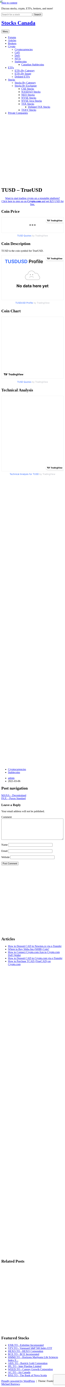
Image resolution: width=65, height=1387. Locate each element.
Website (5, 857)
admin (11, 778)
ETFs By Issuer (23, 73)
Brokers (12, 43)
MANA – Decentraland (13, 795)
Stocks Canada (18, 23)
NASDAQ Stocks (30, 91)
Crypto (11, 46)
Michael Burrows (10, 1384)
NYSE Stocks (28, 97)
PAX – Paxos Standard (13, 798)
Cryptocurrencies (24, 49)
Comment (6, 817)
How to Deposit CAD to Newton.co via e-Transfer (35, 946)
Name (4, 844)
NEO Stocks (28, 94)
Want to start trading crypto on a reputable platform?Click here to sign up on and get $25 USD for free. (33, 201)
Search (37, 14)
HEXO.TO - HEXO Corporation (25, 1351)
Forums (12, 37)
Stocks (11, 79)
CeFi (17, 52)
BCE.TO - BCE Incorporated (23, 1354)
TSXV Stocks (28, 109)
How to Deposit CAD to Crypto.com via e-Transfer (35, 958)
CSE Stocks (27, 88)
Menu (5, 31)
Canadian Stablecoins (32, 64)
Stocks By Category (25, 82)
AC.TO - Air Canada (19, 1372)
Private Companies (18, 112)
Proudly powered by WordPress (18, 1381)
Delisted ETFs (22, 76)
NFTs (18, 58)
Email (4, 850)
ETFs (11, 67)
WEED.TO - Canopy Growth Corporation (30, 1369)
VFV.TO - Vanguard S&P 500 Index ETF (30, 1348)
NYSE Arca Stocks (31, 100)
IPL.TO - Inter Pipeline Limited (24, 1366)
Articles (12, 40)
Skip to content (9, 2)
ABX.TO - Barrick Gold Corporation (28, 1363)
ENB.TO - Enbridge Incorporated (26, 1345)
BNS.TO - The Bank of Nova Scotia (27, 1375)
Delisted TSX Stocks (39, 106)
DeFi (17, 55)
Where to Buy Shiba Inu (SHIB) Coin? (28, 949)
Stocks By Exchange (26, 85)
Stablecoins (21, 61)
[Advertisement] (32, 150)
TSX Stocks (27, 103)
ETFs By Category (25, 70)
